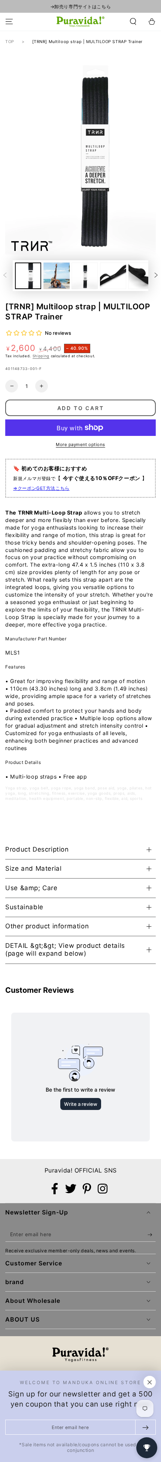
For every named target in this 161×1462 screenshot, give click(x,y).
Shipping (41, 356)
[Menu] (9, 22)
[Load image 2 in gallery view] (56, 276)
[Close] (150, 1382)
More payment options (80, 444)
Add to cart (80, 408)
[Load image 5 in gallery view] (141, 276)
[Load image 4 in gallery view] (113, 276)
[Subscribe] (152, 1235)
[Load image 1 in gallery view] (28, 276)
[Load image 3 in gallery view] (85, 276)
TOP (9, 41)
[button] (133, 22)
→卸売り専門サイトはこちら (80, 6)
